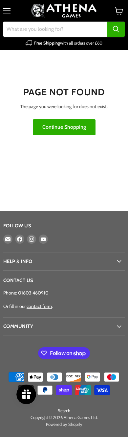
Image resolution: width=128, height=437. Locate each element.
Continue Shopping (64, 127)
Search (64, 410)
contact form (39, 306)
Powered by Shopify (64, 424)
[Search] (116, 29)
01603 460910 (33, 293)
